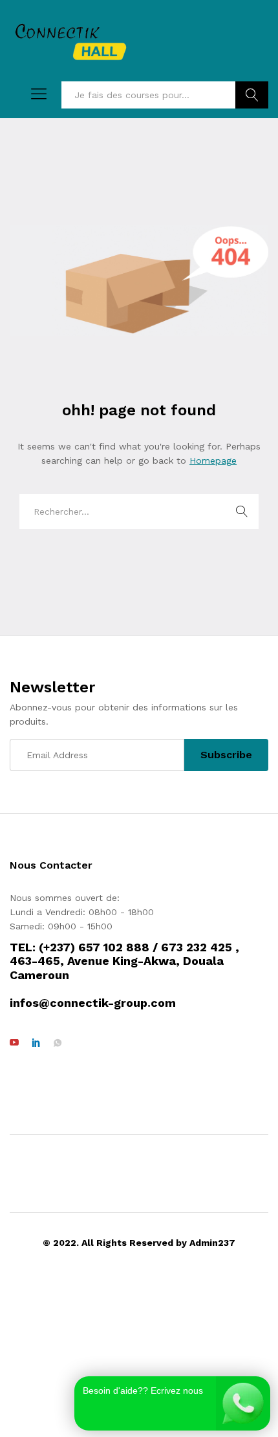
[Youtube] (14, 1043)
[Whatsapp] (57, 1043)
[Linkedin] (36, 1043)
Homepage (213, 460)
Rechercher (251, 95)
